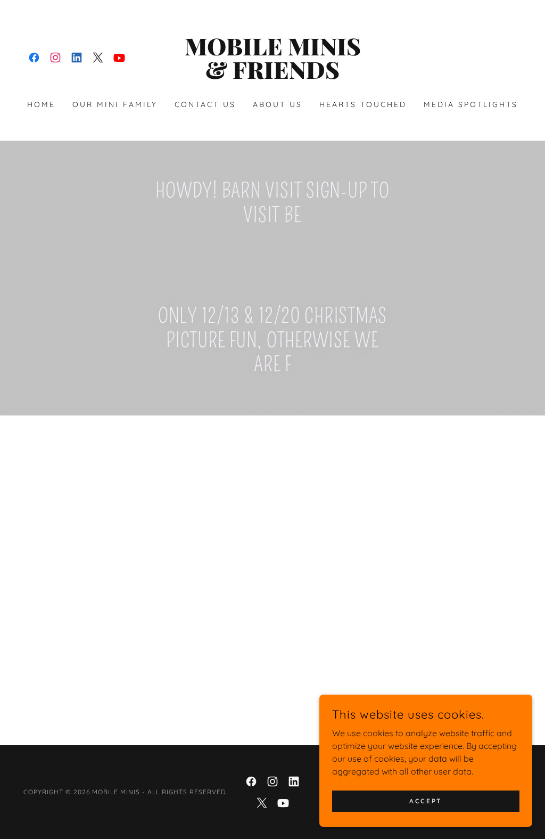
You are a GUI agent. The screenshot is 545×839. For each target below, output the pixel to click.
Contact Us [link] (205, 104)
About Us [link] (277, 104)
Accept (425, 801)
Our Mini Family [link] (115, 104)
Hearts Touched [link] (363, 104)
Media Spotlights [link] (471, 104)
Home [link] (41, 104)
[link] (34, 57)
